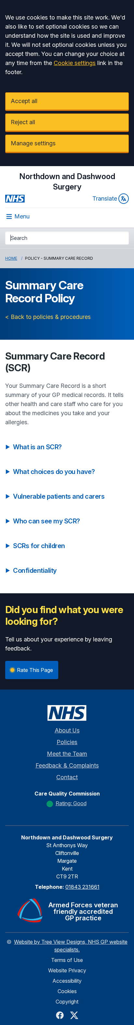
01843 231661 (82, 887)
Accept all (24, 101)
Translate (104, 198)
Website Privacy (67, 970)
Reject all (23, 122)
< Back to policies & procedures (48, 316)
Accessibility (67, 981)
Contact (67, 777)
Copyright (67, 1001)
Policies (67, 742)
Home (11, 258)
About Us (67, 730)
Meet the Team (67, 753)
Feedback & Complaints (67, 765)
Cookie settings (75, 62)
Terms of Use (67, 960)
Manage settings (33, 143)
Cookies (67, 991)
